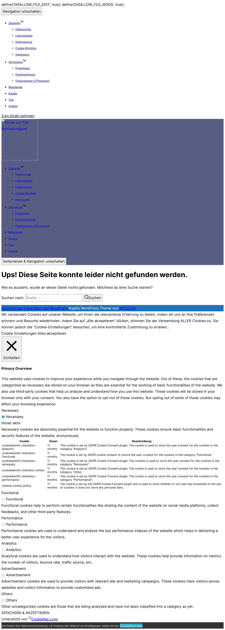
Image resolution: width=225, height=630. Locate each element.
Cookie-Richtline (25, 48)
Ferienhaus (22, 68)
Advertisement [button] (13, 569)
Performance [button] (12, 518)
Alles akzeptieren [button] (52, 333)
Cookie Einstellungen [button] (19, 333)
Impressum (22, 54)
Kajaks (12, 93)
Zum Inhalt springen (17, 116)
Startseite (14, 23)
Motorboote (15, 87)
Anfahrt (12, 106)
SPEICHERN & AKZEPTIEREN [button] (25, 613)
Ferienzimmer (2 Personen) (32, 80)
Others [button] (6, 594)
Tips (11, 99)
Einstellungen (131, 625)
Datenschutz (23, 29)
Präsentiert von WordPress (46, 308)
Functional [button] (10, 493)
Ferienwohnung (25, 74)
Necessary (14, 417)
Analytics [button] (9, 543)
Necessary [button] (10, 410)
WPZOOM (128, 308)
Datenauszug (23, 42)
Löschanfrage (24, 35)
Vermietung (15, 62)
